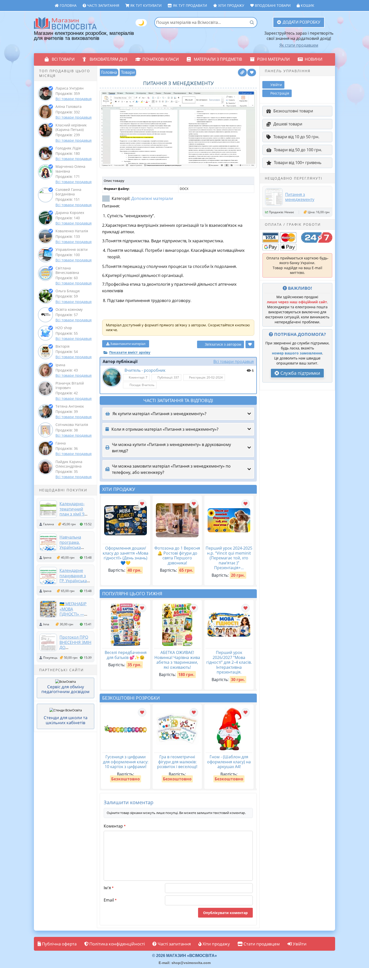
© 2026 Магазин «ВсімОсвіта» (184, 955)
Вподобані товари (272, 5)
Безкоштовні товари (293, 111)
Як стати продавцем (298, 45)
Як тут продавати (189, 5)
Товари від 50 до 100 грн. (298, 150)
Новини (313, 59)
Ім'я (108, 887)
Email (110, 900)
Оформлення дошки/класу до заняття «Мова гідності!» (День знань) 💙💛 (125, 555)
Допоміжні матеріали (152, 198)
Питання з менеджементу (299, 197)
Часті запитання (102, 5)
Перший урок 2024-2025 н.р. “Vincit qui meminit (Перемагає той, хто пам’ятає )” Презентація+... (229, 557)
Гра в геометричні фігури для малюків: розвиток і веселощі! (177, 761)
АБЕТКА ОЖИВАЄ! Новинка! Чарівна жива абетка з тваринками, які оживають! (177, 660)
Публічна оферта (59, 944)
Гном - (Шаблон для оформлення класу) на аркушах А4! (229, 761)
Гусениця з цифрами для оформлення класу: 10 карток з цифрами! (125, 761)
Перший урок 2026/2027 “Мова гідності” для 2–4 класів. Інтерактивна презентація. (229, 662)
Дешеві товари (287, 124)
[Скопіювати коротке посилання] (242, 72)
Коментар (115, 826)
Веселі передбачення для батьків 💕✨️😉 (126, 655)
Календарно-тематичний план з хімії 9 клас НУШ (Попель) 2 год (73, 514)
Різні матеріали (273, 59)
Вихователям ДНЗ (108, 59)
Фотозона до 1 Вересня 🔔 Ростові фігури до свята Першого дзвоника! (177, 555)
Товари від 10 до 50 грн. (296, 136)
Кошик (307, 5)
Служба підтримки (299, 373)
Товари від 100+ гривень (297, 162)
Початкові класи (160, 59)
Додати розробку (301, 22)
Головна (68, 5)
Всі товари (63, 59)
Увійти (299, 944)
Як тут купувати (145, 5)
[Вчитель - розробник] (111, 377)
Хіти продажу (230, 5)
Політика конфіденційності (116, 944)
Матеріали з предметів (218, 59)
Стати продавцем (261, 944)
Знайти (252, 22)
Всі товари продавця (73, 98)
